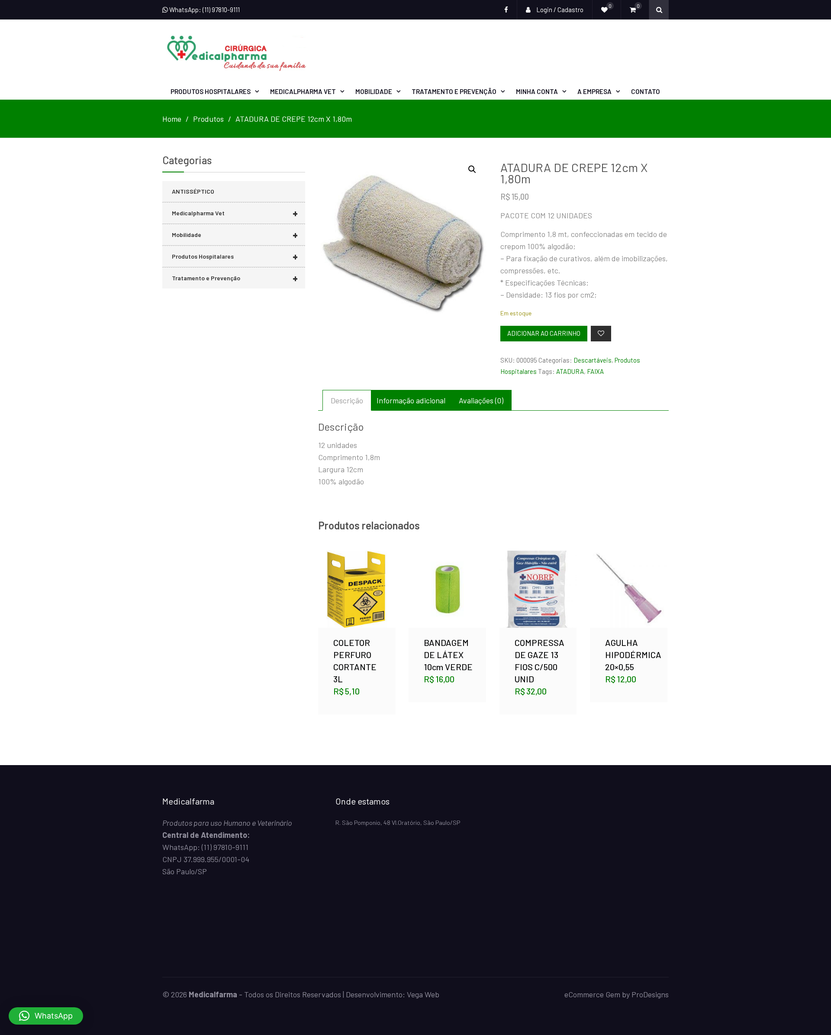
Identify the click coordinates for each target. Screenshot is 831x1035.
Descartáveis (592, 360)
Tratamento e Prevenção (454, 91)
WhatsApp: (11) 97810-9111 (204, 9)
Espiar (358, 603)
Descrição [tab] (347, 400)
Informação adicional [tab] (411, 400)
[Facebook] (506, 9)
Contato (645, 91)
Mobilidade (373, 91)
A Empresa (594, 91)
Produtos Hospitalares (211, 91)
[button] (472, 169)
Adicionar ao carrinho (543, 333)
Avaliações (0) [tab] (481, 400)
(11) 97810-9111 (225, 847)
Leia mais (447, 579)
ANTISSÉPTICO (193, 191)
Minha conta (537, 91)
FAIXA (595, 371)
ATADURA (570, 371)
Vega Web (423, 994)
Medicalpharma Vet (303, 91)
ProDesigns (650, 994)
